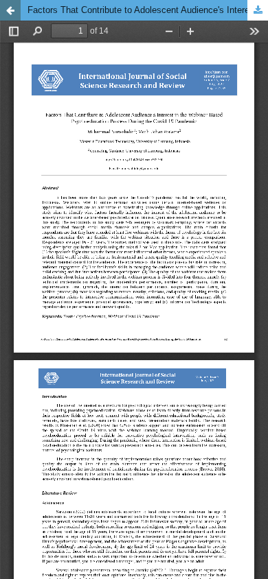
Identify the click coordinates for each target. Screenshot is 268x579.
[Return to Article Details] (10, 10)
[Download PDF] (257, 10)
